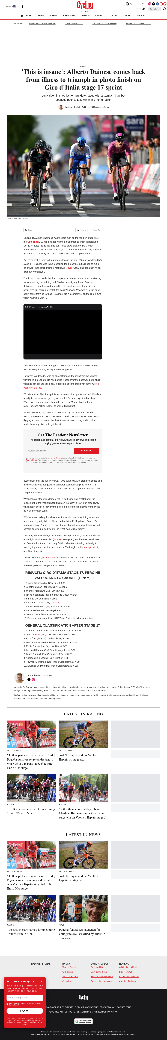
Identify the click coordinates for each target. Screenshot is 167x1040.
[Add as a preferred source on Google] (83, 1021)
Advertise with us (58, 1012)
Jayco (69, 268)
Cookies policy (124, 1007)
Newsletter (97, 230)
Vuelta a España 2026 (74, 24)
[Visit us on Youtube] (161, 3)
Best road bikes (98, 967)
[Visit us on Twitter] (153, 3)
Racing (40, 16)
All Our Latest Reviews (129, 967)
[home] (22, 16)
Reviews (53, 16)
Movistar (55, 602)
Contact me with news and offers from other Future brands (25, 1004)
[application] (62, 332)
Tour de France (69, 967)
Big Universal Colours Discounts (42, 24)
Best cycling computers (101, 981)
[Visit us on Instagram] (149, 3)
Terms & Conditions (22, 1022)
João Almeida (33, 634)
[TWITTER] (29, 679)
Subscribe (153, 9)
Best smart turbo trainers (102, 977)
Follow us (83, 230)
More (140, 16)
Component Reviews (129, 977)
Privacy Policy (33, 1020)
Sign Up (24, 1010)
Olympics (66, 981)
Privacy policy (107, 1007)
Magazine (113, 16)
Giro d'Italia (33, 242)
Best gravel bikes (99, 972)
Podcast (127, 16)
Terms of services (57, 458)
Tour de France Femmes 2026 (138, 24)
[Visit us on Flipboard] (164, 3)
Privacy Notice (31, 460)
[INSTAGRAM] (34, 679)
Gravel (99, 16)
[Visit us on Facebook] (157, 3)
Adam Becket (73, 107)
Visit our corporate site (117, 1032)
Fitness (86, 16)
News (28, 16)
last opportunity (92, 547)
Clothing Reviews (127, 981)
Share (30, 230)
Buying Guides (69, 16)
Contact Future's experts (59, 1007)
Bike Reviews (125, 972)
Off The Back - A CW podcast (105, 24)
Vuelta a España (70, 977)
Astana (57, 539)
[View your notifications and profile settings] (22, 6)
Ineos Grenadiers (51, 557)
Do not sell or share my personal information (93, 1012)
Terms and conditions (86, 1007)
